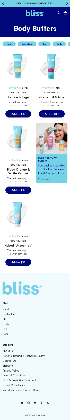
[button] (5, 13)
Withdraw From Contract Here (21, 390)
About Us (8, 350)
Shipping (8, 365)
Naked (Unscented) (18, 245)
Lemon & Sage (18, 97)
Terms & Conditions (14, 375)
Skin (44, 44)
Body (59, 44)
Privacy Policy (11, 370)
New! (9, 44)
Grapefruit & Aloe (51, 97)
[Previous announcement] (3, 3)
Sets (5, 333)
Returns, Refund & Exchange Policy (24, 355)
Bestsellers (27, 44)
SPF (5, 329)
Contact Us (9, 360)
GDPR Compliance (14, 385)
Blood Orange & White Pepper (18, 171)
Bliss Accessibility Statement (19, 380)
